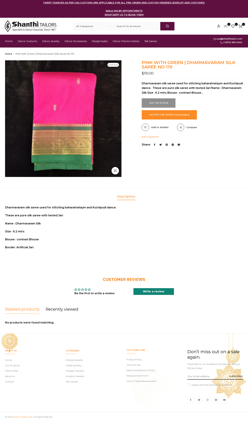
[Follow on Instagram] (207, 399)
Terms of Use (134, 365)
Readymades (100, 41)
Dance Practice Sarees (126, 41)
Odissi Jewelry (73, 365)
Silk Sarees (150, 41)
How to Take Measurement (141, 381)
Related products (22, 309)
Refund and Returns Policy (141, 370)
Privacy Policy (134, 359)
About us (10, 376)
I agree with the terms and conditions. (211, 384)
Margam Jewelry (75, 370)
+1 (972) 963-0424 (232, 42)
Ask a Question (150, 136)
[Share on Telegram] (172, 144)
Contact (9, 381)
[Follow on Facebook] (190, 399)
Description (126, 196)
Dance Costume (27, 41)
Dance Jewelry (51, 41)
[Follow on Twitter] (199, 399)
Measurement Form (137, 375)
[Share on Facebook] (154, 144)
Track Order (11, 370)
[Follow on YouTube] (224, 399)
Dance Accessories (76, 41)
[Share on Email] (178, 144)
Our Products (12, 365)
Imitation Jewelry (75, 376)
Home (9, 41)
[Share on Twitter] (160, 144)
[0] (225, 26)
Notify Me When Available (169, 114)
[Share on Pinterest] (166, 144)
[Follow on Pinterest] (216, 399)
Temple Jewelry (74, 360)
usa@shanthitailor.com (229, 39)
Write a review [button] (153, 291)
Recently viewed (62, 309)
